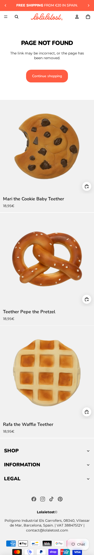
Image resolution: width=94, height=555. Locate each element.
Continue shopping (47, 76)
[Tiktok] (51, 499)
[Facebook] (34, 499)
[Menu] (6, 16)
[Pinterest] (60, 499)
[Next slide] (88, 5)
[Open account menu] (76, 16)
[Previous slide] (5, 5)
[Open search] (16, 16)
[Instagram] (43, 499)
